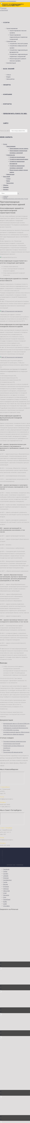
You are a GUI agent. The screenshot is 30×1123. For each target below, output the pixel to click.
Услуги (5, 144)
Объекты (5, 185)
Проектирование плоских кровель (19, 148)
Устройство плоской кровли (17, 157)
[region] (15, 939)
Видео (8, 181)
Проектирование (10, 146)
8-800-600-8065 (15, 5)
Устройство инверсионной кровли (19, 159)
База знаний (6, 176)
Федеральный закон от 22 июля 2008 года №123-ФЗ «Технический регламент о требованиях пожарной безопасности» (16, 726)
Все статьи (6, 750)
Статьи (8, 178)
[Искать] (18, 193)
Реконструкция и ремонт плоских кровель (17, 856)
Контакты (5, 189)
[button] (15, 963)
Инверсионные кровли (16, 859)
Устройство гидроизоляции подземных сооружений (17, 858)
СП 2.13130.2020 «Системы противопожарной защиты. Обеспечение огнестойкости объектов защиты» (16, 732)
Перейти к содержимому (8, 1)
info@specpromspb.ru (17, 4)
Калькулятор (10, 183)
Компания (6, 187)
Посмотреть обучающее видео (13, 752)
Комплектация (10, 174)
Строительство (10, 155)
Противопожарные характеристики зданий (15, 198)
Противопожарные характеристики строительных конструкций (17, 862)
